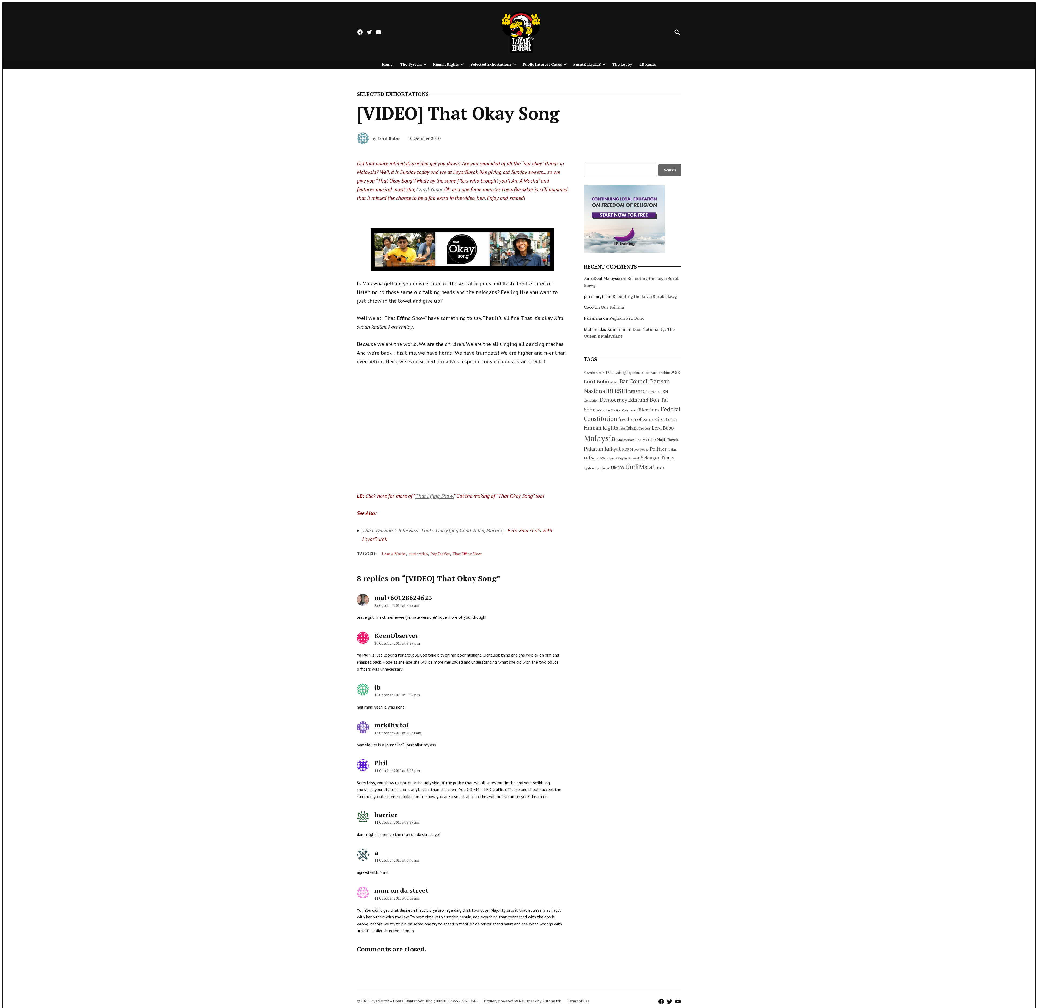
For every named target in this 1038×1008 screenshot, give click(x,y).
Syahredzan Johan (597, 468)
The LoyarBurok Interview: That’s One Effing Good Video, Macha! (432, 530)
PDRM (627, 449)
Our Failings (613, 307)
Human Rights (446, 64)
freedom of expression (641, 419)
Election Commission (624, 410)
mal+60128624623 (403, 597)
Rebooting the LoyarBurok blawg (645, 296)
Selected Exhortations (490, 64)
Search (670, 170)
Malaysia (600, 438)
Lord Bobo (388, 138)
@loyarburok (634, 372)
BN (665, 391)
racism (672, 449)
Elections (649, 409)
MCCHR (649, 439)
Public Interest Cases (542, 64)
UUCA (660, 468)
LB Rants (648, 64)
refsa (590, 457)
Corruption (591, 401)
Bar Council (634, 381)
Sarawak (634, 458)
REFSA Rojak (605, 458)
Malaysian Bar (629, 439)
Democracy (613, 399)
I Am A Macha (394, 553)
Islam (632, 428)
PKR (636, 449)
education (603, 410)
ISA (622, 428)
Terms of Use (578, 1000)
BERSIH (617, 391)
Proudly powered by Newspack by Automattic (523, 1000)
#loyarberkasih (594, 373)
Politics (658, 449)
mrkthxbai (391, 725)
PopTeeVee (440, 553)
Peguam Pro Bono (626, 318)
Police (644, 449)
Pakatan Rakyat (602, 448)
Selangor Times (657, 457)
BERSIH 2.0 (637, 391)
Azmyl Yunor (429, 189)
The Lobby (622, 64)
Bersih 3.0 (654, 392)
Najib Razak (667, 439)
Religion (621, 458)
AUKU (614, 382)
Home (387, 64)
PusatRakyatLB (587, 64)
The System (411, 64)
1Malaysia (614, 372)
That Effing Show (467, 553)
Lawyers (645, 428)
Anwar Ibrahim (658, 372)
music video (418, 553)
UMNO (617, 468)
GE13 (671, 419)
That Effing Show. (434, 495)
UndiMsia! (640, 467)
